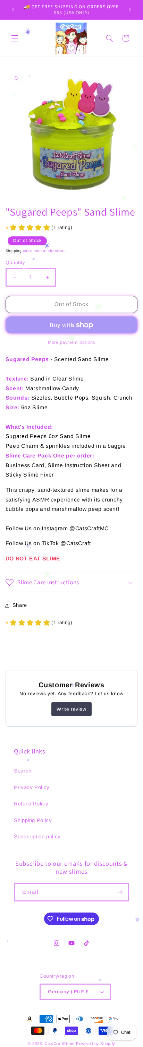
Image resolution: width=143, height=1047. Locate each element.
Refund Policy (31, 803)
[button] (15, 38)
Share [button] (19, 605)
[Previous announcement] (13, 9)
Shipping (14, 250)
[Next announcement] (129, 9)
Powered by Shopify (95, 1043)
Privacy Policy (32, 787)
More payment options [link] (71, 342)
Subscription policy (37, 836)
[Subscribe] (120, 892)
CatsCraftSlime (59, 1043)
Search (23, 771)
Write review (71, 709)
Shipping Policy (33, 820)
